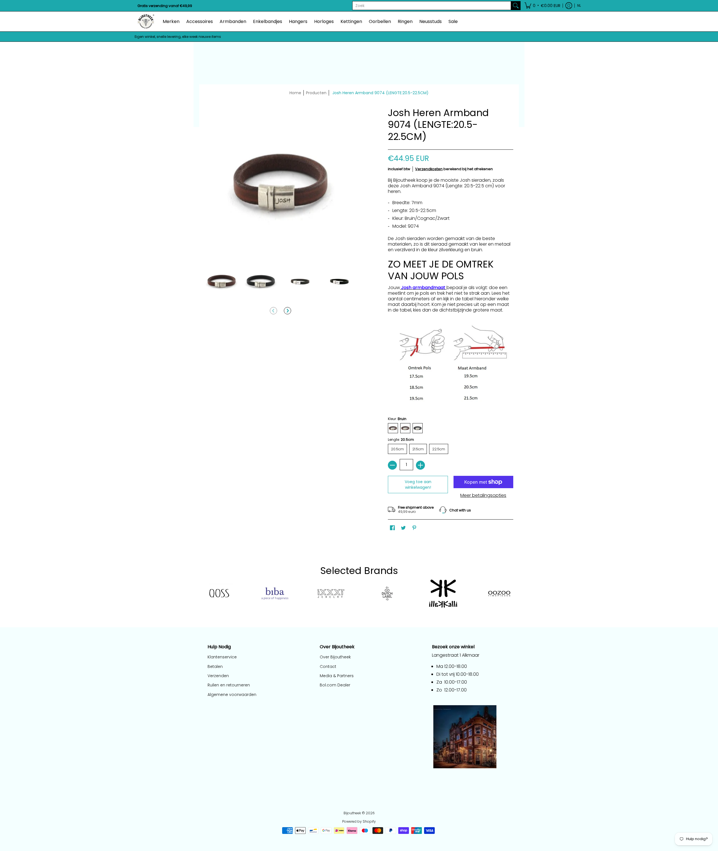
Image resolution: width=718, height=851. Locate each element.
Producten (316, 93)
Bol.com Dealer (335, 685)
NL (579, 5)
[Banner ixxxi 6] (331, 594)
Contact (328, 666)
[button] (542, 5)
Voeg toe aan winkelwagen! (418, 484)
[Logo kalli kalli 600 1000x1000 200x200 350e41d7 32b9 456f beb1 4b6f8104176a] (443, 594)
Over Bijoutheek (335, 657)
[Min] (392, 465)
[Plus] (420, 465)
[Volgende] (287, 310)
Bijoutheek (352, 813)
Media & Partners (337, 676)
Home (295, 93)
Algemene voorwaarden (232, 694)
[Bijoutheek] (145, 21)
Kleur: (397, 418)
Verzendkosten (429, 169)
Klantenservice (222, 657)
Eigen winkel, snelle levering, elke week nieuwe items (178, 36)
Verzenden (218, 676)
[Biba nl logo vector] (275, 593)
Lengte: (401, 439)
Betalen (215, 666)
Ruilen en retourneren (229, 685)
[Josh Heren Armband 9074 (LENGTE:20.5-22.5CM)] (221, 281)
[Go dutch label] (387, 594)
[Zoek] (516, 5)
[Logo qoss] (219, 593)
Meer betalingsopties (483, 495)
